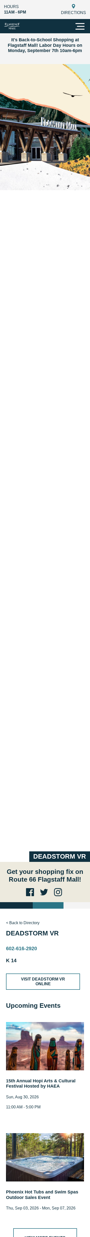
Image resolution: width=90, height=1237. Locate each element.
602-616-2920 (21, 948)
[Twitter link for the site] (45, 892)
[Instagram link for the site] (59, 892)
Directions (73, 13)
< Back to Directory (23, 923)
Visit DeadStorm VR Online (43, 981)
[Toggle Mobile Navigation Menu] (80, 26)
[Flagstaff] (12, 26)
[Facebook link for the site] (31, 892)
